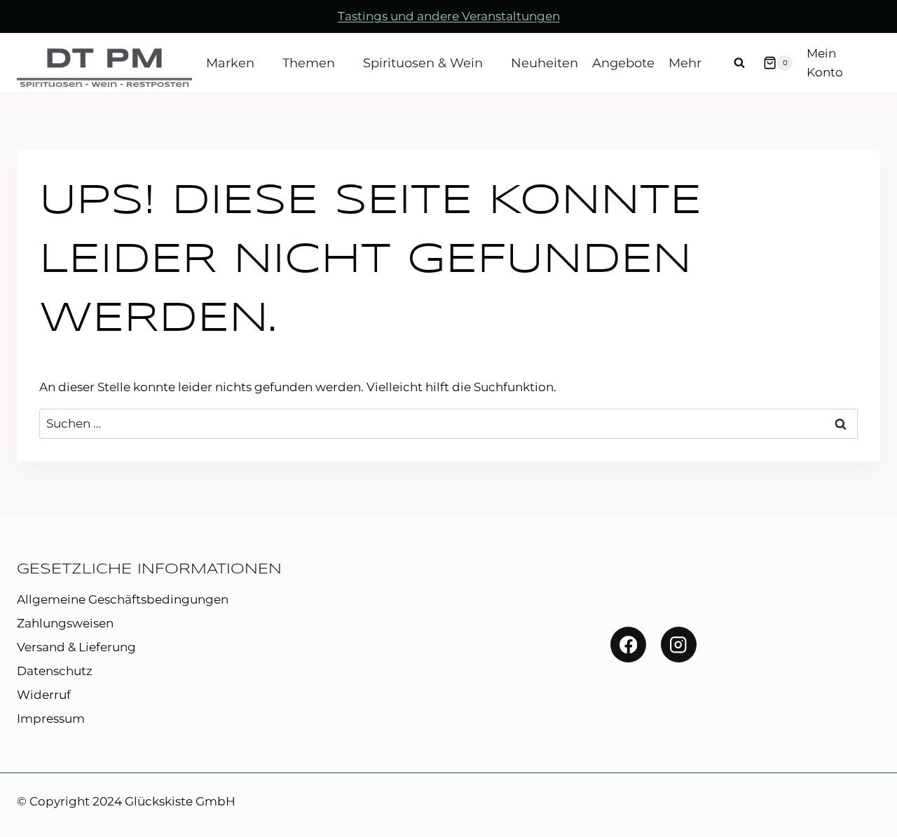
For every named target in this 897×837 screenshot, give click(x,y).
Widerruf (44, 695)
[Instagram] (679, 644)
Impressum (51, 719)
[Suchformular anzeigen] (739, 63)
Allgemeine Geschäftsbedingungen (122, 599)
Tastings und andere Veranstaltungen (449, 16)
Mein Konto (825, 62)
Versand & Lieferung (76, 647)
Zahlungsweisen (65, 623)
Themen (308, 63)
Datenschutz (55, 671)
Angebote (623, 63)
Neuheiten (544, 63)
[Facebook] (628, 644)
